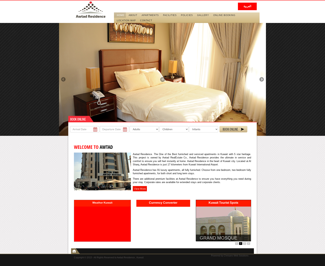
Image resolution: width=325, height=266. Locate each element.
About (133, 15)
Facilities (170, 15)
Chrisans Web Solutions (236, 255)
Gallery (203, 15)
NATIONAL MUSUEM (221, 237)
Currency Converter (163, 202)
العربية (247, 6)
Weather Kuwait (102, 202)
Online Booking (224, 15)
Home (120, 15)
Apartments (150, 15)
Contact (146, 20)
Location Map (126, 20)
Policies (187, 15)
